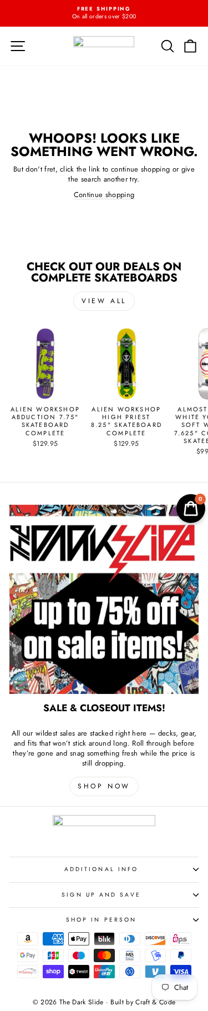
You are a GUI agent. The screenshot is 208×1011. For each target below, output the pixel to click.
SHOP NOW (104, 786)
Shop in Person (101, 920)
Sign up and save (101, 895)
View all (104, 301)
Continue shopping (104, 194)
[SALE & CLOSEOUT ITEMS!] (104, 599)
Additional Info (101, 869)
